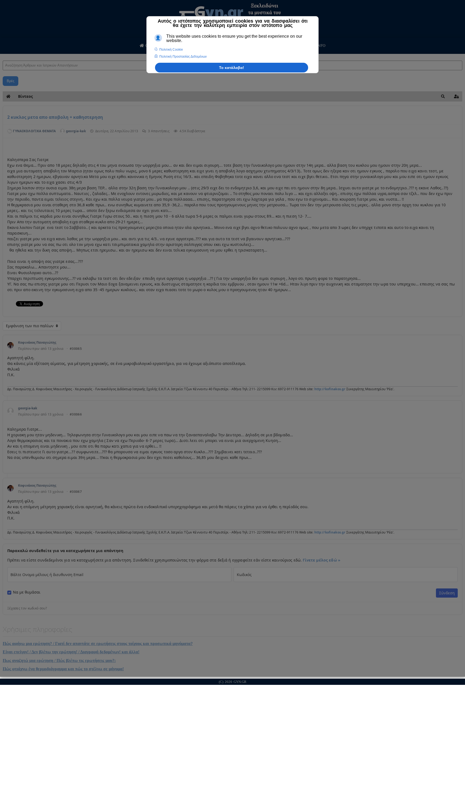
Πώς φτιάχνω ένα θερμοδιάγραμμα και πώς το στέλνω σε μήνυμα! (63, 669)
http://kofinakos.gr (330, 389)
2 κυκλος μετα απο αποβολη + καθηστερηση (55, 117)
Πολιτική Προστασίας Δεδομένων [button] (183, 56)
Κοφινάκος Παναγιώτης (37, 342)
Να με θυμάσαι (26, 592)
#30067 (76, 492)
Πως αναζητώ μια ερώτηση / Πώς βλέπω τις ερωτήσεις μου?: (59, 660)
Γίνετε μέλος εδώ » (321, 560)
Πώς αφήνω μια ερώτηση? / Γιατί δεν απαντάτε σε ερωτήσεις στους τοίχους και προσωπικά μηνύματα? (98, 643)
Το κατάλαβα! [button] (231, 67)
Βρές (10, 81)
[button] (443, 96)
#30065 (76, 349)
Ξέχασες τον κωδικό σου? (27, 608)
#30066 (76, 414)
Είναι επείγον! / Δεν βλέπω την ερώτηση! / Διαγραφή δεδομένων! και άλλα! (71, 652)
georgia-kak (27, 408)
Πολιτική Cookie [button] (171, 49)
